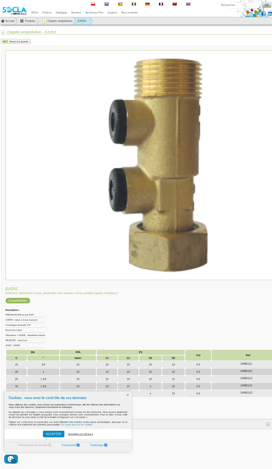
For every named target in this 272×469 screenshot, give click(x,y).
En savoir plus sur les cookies (76, 424)
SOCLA (34, 12)
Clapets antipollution (59, 21)
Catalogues (61, 12)
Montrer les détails (80, 434)
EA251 (82, 21)
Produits (46, 12)
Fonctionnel (69, 445)
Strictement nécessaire (33, 445)
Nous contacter (130, 12)
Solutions (76, 12)
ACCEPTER (53, 434)
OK (267, 5)
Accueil (9, 21)
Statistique (96, 445)
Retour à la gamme (19, 41)
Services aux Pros (94, 12)
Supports (112, 12)
